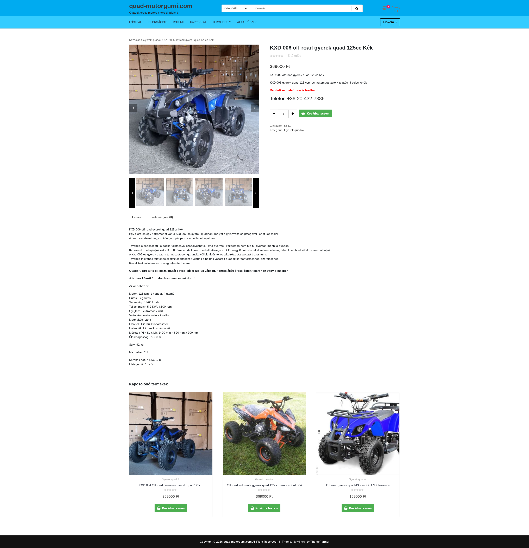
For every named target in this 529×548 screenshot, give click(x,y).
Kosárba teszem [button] (173, 508)
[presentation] (133, 108)
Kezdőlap (134, 39)
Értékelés (294, 55)
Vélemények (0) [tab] (162, 217)
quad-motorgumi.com (161, 5)
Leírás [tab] (136, 217)
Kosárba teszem (318, 113)
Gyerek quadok (152, 39)
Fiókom (389, 22)
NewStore (299, 541)
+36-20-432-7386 (305, 98)
